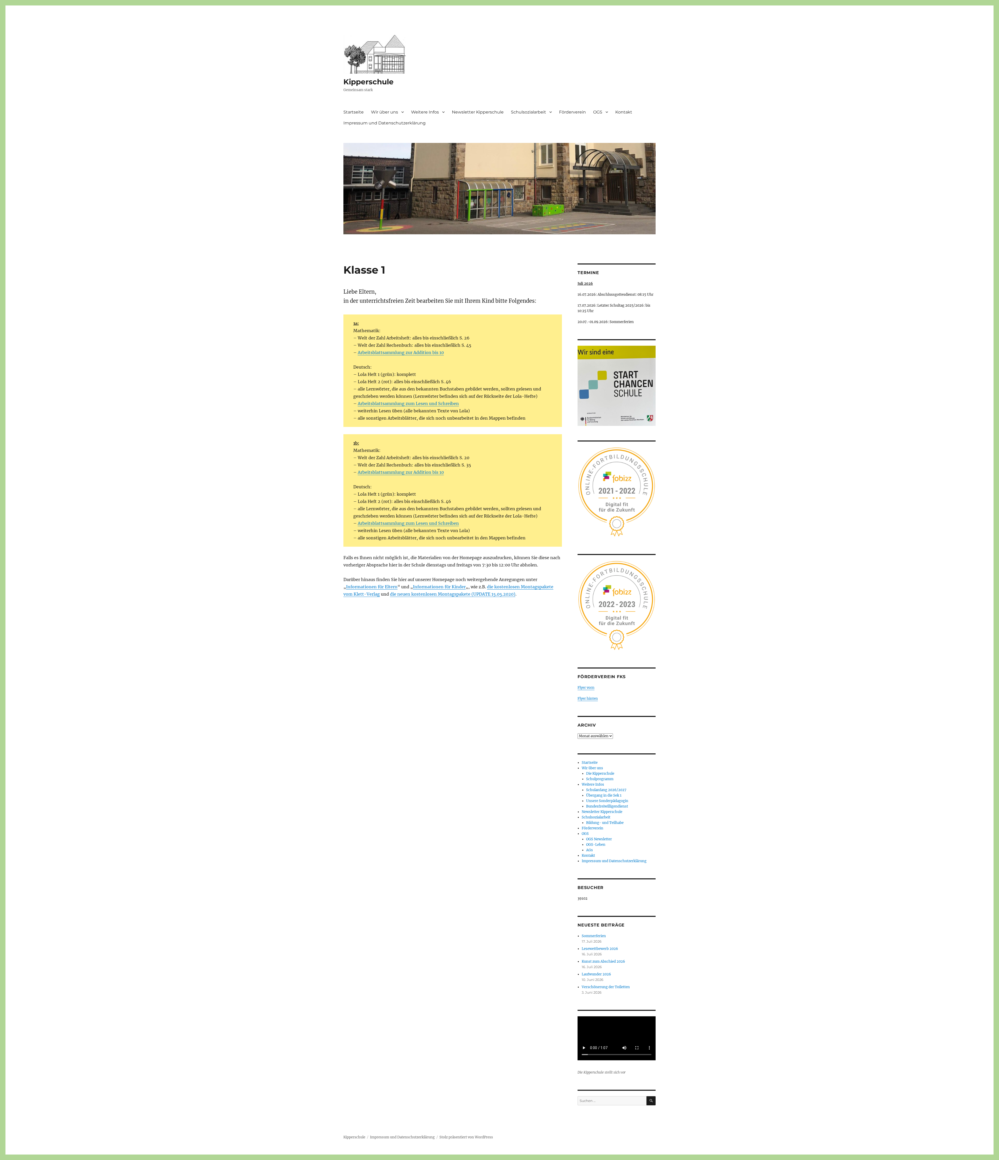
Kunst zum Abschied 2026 (603, 961)
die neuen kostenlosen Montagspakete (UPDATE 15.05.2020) (452, 594)
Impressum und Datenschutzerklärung (384, 123)
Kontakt (623, 112)
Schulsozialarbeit (528, 112)
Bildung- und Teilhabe (605, 823)
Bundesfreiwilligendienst (607, 806)
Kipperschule (368, 81)
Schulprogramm (599, 779)
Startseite (353, 112)
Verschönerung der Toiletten (606, 987)
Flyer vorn (586, 687)
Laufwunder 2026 (596, 974)
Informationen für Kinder (439, 586)
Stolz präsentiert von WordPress (466, 1137)
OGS (597, 112)
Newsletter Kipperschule (478, 112)
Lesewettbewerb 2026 (600, 949)
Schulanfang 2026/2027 (606, 790)
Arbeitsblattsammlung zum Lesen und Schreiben (408, 403)
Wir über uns (384, 112)
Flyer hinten (588, 698)
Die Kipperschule (600, 773)
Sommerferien (594, 936)
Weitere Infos (425, 112)
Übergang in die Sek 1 (604, 795)
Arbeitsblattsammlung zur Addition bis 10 (401, 352)
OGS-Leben (595, 844)
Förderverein (572, 112)
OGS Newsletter (599, 839)
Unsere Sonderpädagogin (607, 801)
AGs (589, 850)
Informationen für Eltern (372, 586)
